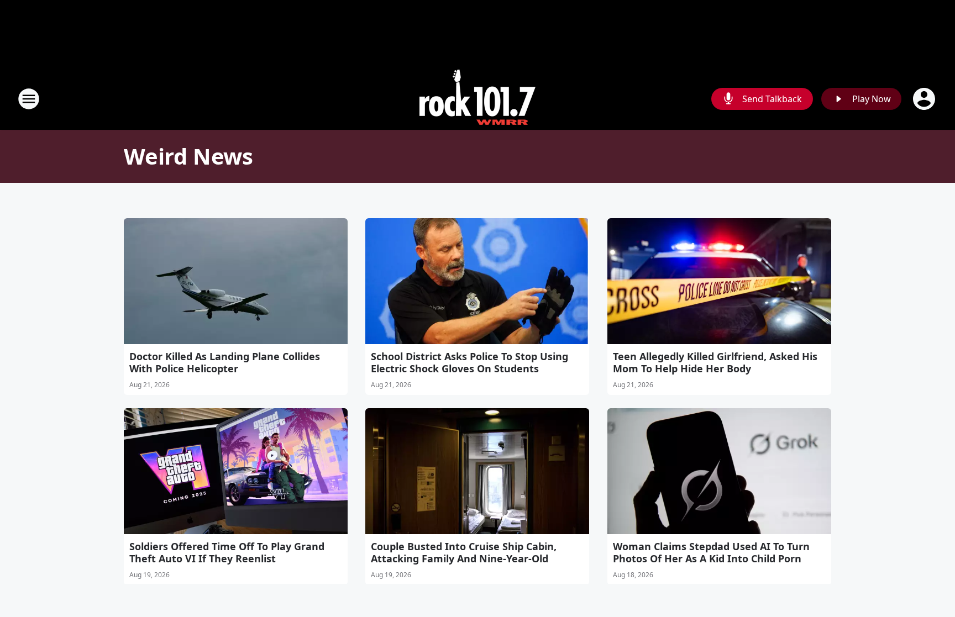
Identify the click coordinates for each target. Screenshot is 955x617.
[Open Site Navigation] (29, 99)
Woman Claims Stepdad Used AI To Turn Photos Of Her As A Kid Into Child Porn (711, 552)
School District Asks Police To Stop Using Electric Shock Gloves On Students (469, 362)
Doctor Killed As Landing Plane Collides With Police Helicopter (224, 362)
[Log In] (925, 99)
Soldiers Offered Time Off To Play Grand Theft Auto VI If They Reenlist (226, 552)
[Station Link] (477, 99)
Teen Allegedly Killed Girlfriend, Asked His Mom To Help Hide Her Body (715, 362)
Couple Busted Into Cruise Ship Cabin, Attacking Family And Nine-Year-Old (464, 552)
